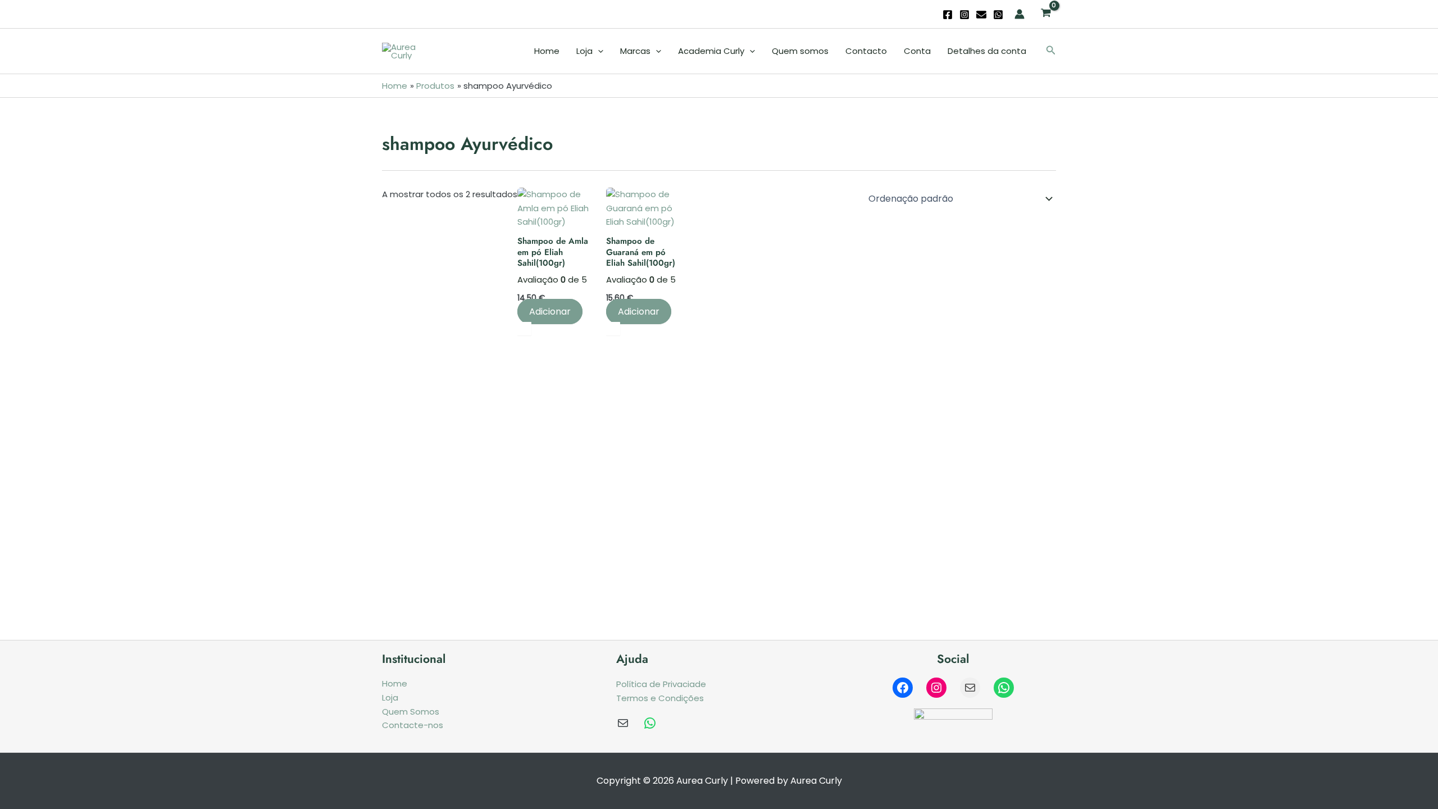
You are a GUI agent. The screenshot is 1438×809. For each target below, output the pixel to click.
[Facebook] (948, 15)
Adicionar (550, 311)
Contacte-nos (412, 725)
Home (546, 51)
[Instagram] (964, 15)
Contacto (866, 51)
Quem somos (800, 51)
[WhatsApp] (998, 15)
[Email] (981, 15)
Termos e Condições (660, 698)
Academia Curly (711, 51)
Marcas (635, 51)
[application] (598, 51)
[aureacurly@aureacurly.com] (623, 723)
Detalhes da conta (987, 51)
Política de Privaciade (661, 684)
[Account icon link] (1019, 14)
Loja (584, 51)
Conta (917, 51)
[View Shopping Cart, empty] (1046, 14)
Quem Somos (410, 711)
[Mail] (970, 688)
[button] (1051, 51)
